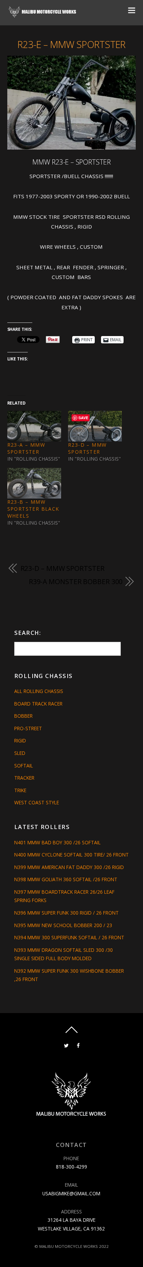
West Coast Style (36, 802)
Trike (20, 790)
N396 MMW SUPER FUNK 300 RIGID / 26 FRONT (66, 912)
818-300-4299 (71, 1166)
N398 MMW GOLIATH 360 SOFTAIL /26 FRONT (65, 879)
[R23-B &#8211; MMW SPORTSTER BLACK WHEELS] (34, 483)
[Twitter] (66, 1045)
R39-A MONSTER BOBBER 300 (76, 581)
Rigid (20, 740)
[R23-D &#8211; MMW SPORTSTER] (95, 426)
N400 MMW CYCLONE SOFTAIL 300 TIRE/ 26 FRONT (71, 854)
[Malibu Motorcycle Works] (42, 15)
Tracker (24, 777)
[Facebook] (78, 1045)
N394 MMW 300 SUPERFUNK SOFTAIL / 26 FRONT (69, 937)
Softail (23, 765)
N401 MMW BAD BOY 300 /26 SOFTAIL (57, 842)
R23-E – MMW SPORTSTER (71, 44)
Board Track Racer (38, 703)
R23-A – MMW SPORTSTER (26, 448)
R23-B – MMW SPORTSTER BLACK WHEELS (33, 509)
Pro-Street (28, 728)
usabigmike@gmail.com (71, 1193)
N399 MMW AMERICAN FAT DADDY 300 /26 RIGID (69, 867)
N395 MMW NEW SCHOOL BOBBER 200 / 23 (63, 925)
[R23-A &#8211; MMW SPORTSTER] (34, 426)
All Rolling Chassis (38, 691)
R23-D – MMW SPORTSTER (87, 448)
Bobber (23, 715)
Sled (19, 753)
